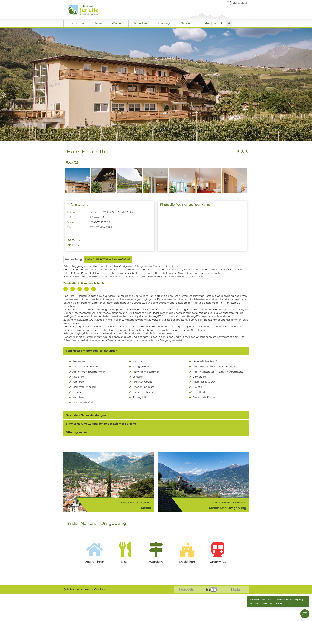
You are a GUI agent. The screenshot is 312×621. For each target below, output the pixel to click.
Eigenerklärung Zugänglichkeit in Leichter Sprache (101, 423)
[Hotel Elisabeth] (77, 186)
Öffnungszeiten (76, 432)
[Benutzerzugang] (222, 23)
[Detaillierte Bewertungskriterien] (80, 289)
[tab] (156, 351)
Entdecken (140, 23)
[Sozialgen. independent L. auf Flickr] (236, 589)
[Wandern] (156, 549)
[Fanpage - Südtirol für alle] (186, 589)
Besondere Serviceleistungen (86, 415)
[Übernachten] (94, 549)
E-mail (76, 245)
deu (207, 23)
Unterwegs (163, 23)
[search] (229, 23)
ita (215, 23)
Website (77, 240)
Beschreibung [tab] (73, 259)
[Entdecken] (187, 549)
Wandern (117, 23)
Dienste (185, 23)
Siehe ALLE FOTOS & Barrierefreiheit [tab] (108, 259)
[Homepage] (86, 10)
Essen (98, 23)
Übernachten (76, 23)
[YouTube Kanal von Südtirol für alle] (211, 589)
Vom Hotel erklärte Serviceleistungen (91, 350)
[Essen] (125, 549)
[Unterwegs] (218, 549)
